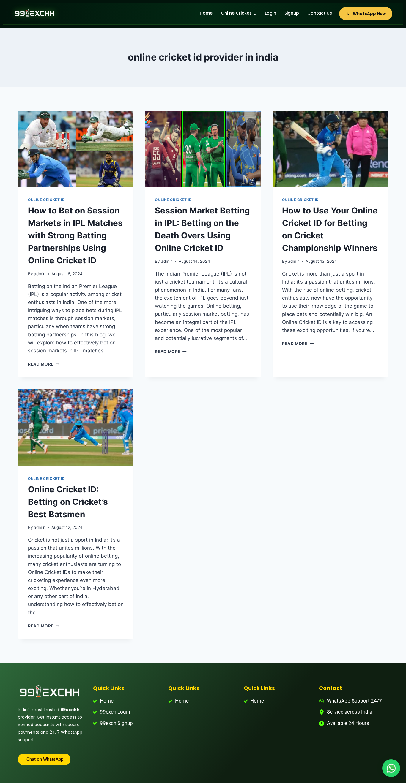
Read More (44, 364)
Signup (291, 13)
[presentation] (75, 149)
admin (39, 273)
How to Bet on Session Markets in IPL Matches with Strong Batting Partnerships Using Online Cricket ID (75, 235)
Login (270, 13)
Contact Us (319, 13)
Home (206, 13)
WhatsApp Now (369, 13)
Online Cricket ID (238, 13)
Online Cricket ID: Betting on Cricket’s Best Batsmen (68, 501)
